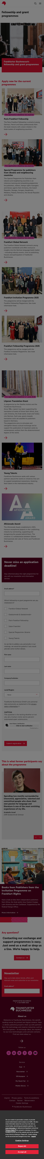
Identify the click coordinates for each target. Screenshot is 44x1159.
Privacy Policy (10, 1130)
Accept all (22, 1152)
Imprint (33, 1136)
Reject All (22, 1146)
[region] (22, 1134)
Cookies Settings (22, 1140)
